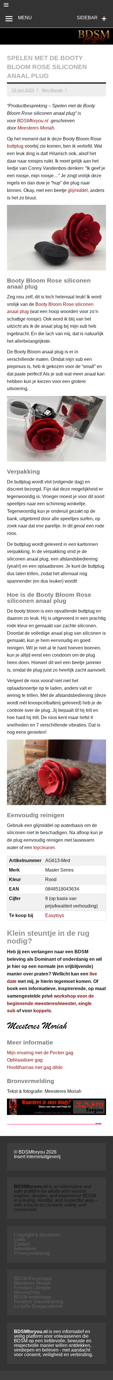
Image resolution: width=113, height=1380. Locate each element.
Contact (22, 1244)
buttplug (15, 146)
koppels (42, 1010)
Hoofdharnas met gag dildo (35, 1067)
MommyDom (27, 1292)
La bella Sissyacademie (38, 1306)
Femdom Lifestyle (32, 1287)
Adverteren (25, 1248)
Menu (25, 17)
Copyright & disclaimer (37, 1234)
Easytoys (54, 915)
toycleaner (43, 847)
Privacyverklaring (32, 1253)
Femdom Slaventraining (38, 1301)
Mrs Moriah (52, 90)
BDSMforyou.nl (32, 120)
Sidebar (87, 17)
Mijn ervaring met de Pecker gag (40, 1052)
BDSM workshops (32, 1297)
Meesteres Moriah (35, 127)
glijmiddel (78, 190)
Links (19, 1239)
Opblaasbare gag (25, 1059)
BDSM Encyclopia (33, 1278)
